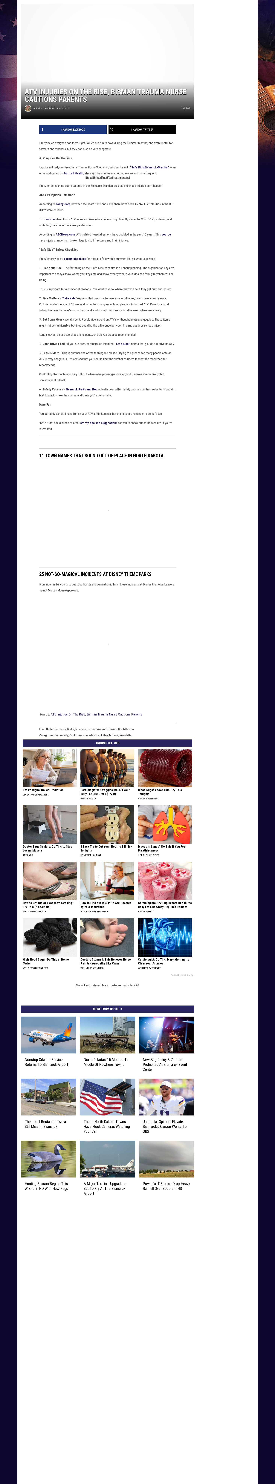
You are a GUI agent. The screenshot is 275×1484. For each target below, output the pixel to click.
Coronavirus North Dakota (102, 729)
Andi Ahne (38, 108)
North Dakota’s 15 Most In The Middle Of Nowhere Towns (107, 1062)
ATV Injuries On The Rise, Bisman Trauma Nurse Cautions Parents (96, 714)
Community (61, 735)
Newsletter (126, 735)
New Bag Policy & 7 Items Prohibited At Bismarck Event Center (165, 1064)
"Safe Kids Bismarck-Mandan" (149, 167)
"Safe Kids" (69, 298)
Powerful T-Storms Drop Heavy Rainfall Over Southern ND (166, 1186)
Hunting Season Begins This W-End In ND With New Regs (46, 1186)
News (115, 735)
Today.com (63, 204)
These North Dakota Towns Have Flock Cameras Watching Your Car (107, 1126)
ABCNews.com (65, 234)
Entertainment (93, 735)
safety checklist (75, 259)
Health (107, 735)
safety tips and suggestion (98, 423)
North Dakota (126, 729)
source (50, 219)
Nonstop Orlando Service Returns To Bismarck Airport (46, 1062)
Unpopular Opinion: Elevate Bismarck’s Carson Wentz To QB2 (165, 1126)
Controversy (76, 735)
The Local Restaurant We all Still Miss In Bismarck (46, 1124)
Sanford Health (73, 173)
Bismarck (60, 729)
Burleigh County (76, 729)
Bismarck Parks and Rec (81, 389)
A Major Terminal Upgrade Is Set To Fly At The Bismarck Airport (105, 1188)
